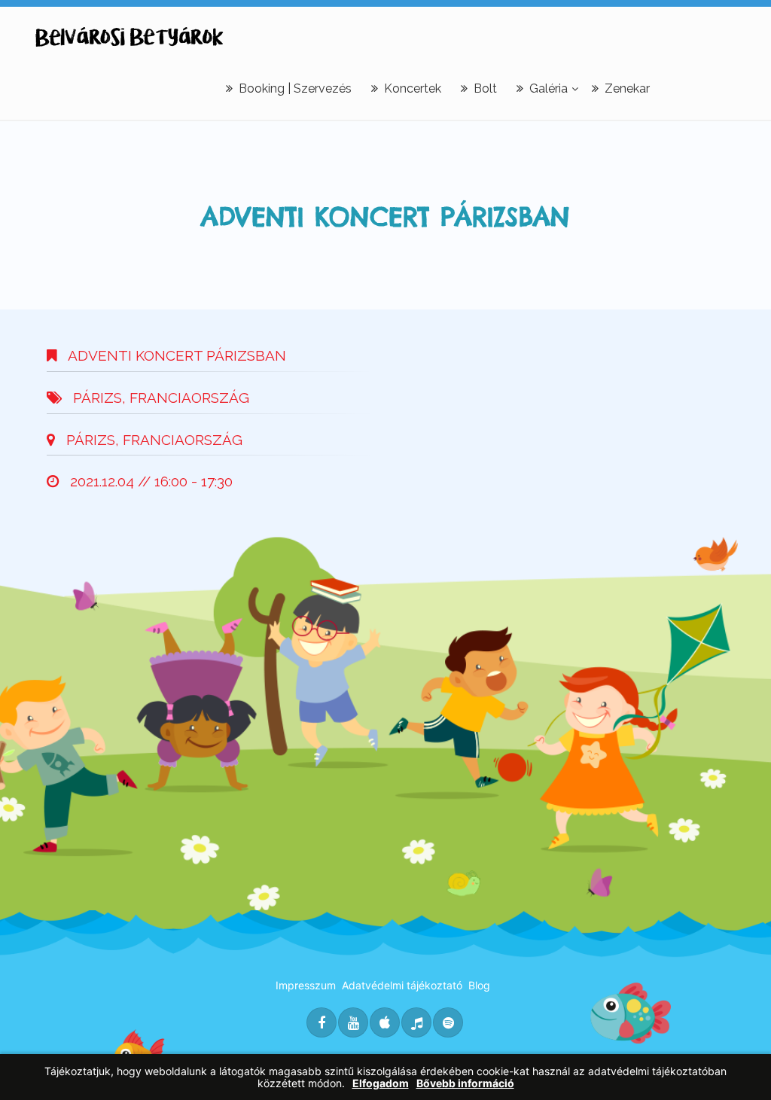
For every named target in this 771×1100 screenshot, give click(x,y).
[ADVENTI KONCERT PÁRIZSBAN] (129, 37)
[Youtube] (353, 1022)
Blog (479, 985)
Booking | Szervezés (295, 88)
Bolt (485, 88)
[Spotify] (448, 1022)
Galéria (548, 88)
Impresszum (306, 985)
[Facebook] (321, 1022)
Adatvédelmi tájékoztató (402, 985)
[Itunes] (385, 1022)
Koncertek (412, 88)
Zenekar (627, 88)
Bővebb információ (465, 1083)
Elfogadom (380, 1083)
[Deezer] (416, 1022)
